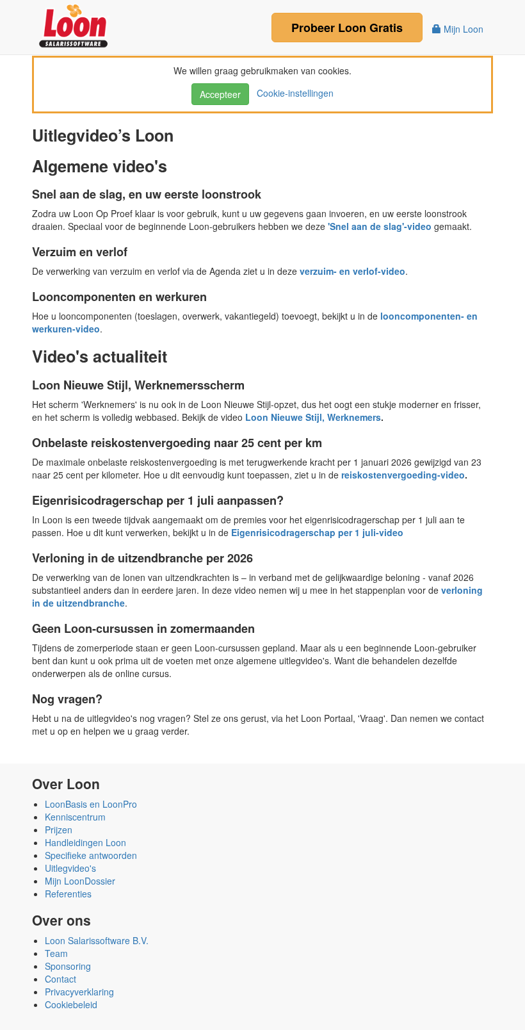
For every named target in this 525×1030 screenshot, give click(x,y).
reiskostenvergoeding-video (403, 474)
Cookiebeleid (71, 1004)
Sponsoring (68, 966)
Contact (60, 978)
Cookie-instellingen (293, 92)
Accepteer (220, 94)
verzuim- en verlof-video (352, 271)
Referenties (68, 893)
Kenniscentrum (75, 816)
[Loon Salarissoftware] (74, 24)
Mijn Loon (462, 28)
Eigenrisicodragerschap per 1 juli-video (317, 532)
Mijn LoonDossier (80, 880)
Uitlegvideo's (70, 868)
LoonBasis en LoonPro (91, 803)
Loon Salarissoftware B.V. (97, 940)
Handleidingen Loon (85, 842)
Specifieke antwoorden (91, 855)
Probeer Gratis (347, 27)
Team (56, 953)
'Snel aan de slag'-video (380, 226)
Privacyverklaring (79, 991)
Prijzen (58, 829)
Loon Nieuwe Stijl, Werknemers (313, 417)
